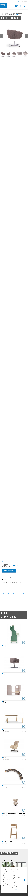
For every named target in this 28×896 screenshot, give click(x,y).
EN (4, 1)
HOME (3, 13)
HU (2, 1)
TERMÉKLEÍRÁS (3, 593)
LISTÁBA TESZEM (9, 571)
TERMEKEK (7, 13)
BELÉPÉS (17, 1)
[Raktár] (20, 6)
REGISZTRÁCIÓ (23, 1)
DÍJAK (18, 593)
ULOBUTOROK (5, 15)
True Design (5, 648)
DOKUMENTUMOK (8, 593)
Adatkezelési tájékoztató (10, 890)
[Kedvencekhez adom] (23, 643)
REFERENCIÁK (23, 593)
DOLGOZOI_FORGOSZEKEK (16, 13)
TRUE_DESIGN (11, 15)
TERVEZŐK (13, 593)
